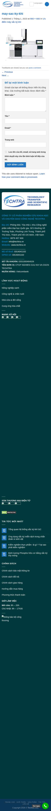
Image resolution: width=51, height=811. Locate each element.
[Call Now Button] (45, 806)
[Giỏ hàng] (47, 4)
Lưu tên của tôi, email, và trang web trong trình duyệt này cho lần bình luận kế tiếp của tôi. (25, 156)
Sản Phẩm (32, 802)
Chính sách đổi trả (10, 577)
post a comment (35, 68)
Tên (7, 116)
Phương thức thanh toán (13, 595)
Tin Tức (41, 802)
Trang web (9, 140)
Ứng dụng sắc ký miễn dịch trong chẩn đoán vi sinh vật (26, 537)
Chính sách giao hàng (12, 583)
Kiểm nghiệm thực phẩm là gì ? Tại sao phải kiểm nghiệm (27, 546)
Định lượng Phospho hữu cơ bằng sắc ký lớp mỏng (27, 554)
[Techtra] (14, 4)
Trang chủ (10, 802)
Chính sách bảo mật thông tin (16, 571)
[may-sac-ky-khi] (25, 44)
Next (5, 75)
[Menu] (32, 4)
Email (8, 128)
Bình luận (10, 95)
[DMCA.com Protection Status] (9, 512)
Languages (38, 3)
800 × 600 (35, 19)
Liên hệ (26, 804)
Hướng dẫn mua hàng (12, 589)
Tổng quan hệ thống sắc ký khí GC (24, 529)
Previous (7, 72)
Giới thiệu (21, 802)
